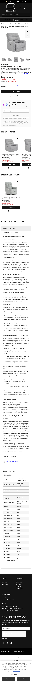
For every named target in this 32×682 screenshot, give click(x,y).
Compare (12, 168)
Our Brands (19, 582)
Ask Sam (16, 115)
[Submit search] (28, 14)
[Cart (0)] (29, 8)
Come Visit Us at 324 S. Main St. (17, 1)
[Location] (20, 8)
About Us (18, 586)
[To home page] (11, 7)
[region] (16, 671)
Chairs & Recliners (19, 23)
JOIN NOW (5, 638)
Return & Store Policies (8, 600)
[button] (3, 8)
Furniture (3, 23)
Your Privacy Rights (16, 674)
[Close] (30, 663)
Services (18, 584)
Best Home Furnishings (13, 85)
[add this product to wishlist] (27, 36)
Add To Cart (16, 91)
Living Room (10, 23)
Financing (4, 598)
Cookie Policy (16, 671)
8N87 (6, 86)
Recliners (27, 23)
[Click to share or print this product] (27, 32)
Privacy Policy (16, 660)
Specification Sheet (11, 461)
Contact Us (19, 588)
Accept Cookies (23, 679)
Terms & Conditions (16, 657)
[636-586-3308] (25, 8)
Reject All (8, 679)
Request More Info (17, 95)
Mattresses (5, 584)
